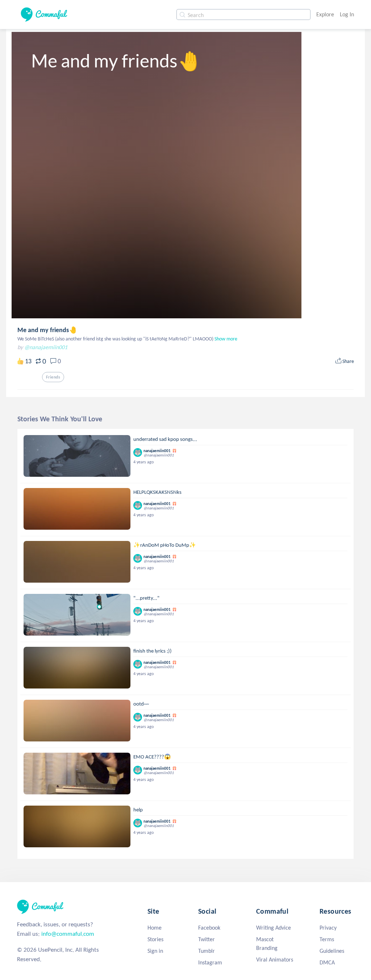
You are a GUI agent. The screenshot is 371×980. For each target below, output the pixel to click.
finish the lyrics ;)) (152, 651)
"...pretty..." (146, 598)
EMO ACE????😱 (152, 756)
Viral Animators (274, 959)
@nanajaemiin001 (45, 347)
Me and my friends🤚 (47, 330)
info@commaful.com (67, 934)
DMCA (327, 962)
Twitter (206, 939)
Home (154, 927)
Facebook (209, 927)
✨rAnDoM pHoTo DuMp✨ (164, 545)
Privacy (328, 927)
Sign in (155, 950)
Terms (327, 939)
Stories (155, 939)
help (138, 809)
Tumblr (206, 950)
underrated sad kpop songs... (165, 439)
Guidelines (332, 950)
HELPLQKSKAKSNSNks (157, 492)
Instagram (210, 962)
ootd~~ (141, 703)
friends (53, 377)
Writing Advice (273, 927)
